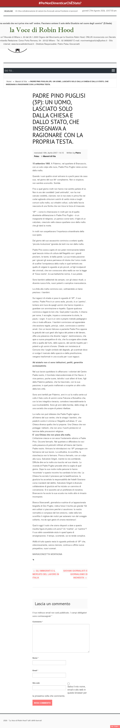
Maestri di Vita (21, 81)
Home (9, 81)
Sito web (36, 683)
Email (35, 670)
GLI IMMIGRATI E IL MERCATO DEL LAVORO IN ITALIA (45, 574)
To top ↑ (115, 726)
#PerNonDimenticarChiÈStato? (60, 3)
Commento (37, 621)
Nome (35, 658)
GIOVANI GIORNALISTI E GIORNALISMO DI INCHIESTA (75, 574)
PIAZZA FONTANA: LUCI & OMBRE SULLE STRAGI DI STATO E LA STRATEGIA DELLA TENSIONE (56, 11)
